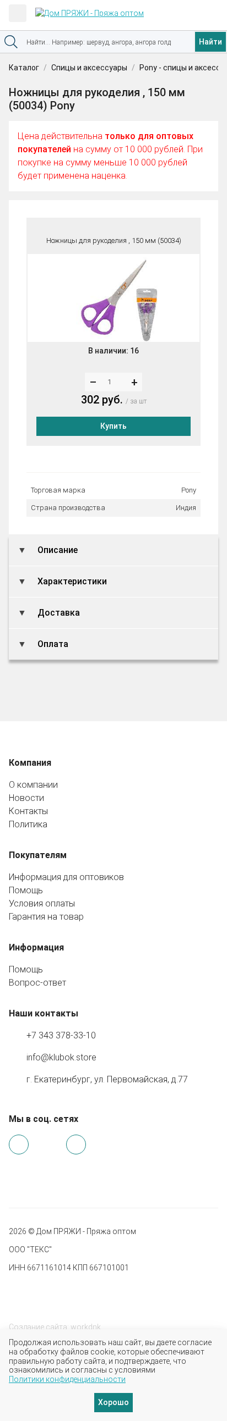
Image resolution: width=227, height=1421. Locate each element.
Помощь (26, 890)
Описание (56, 550)
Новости (26, 798)
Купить (113, 426)
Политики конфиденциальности (67, 1379)
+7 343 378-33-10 (61, 1035)
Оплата (51, 644)
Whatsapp (19, 1144)
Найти (210, 41)
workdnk (86, 1327)
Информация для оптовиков (66, 877)
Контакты (28, 811)
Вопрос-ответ (37, 982)
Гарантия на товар (46, 916)
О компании (33, 784)
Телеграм (47, 1145)
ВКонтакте (76, 1144)
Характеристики (71, 581)
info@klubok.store (61, 1057)
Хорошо (113, 1402)
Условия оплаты (42, 903)
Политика (28, 824)
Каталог (24, 67)
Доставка (57, 612)
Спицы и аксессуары (89, 67)
